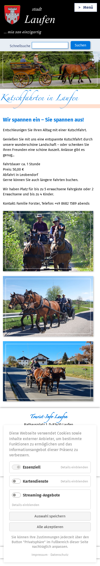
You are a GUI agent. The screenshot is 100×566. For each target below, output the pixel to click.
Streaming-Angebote (41, 495)
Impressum (40, 555)
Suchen (80, 45)
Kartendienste (35, 481)
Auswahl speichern (50, 516)
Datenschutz (59, 555)
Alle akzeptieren (50, 527)
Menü (88, 7)
